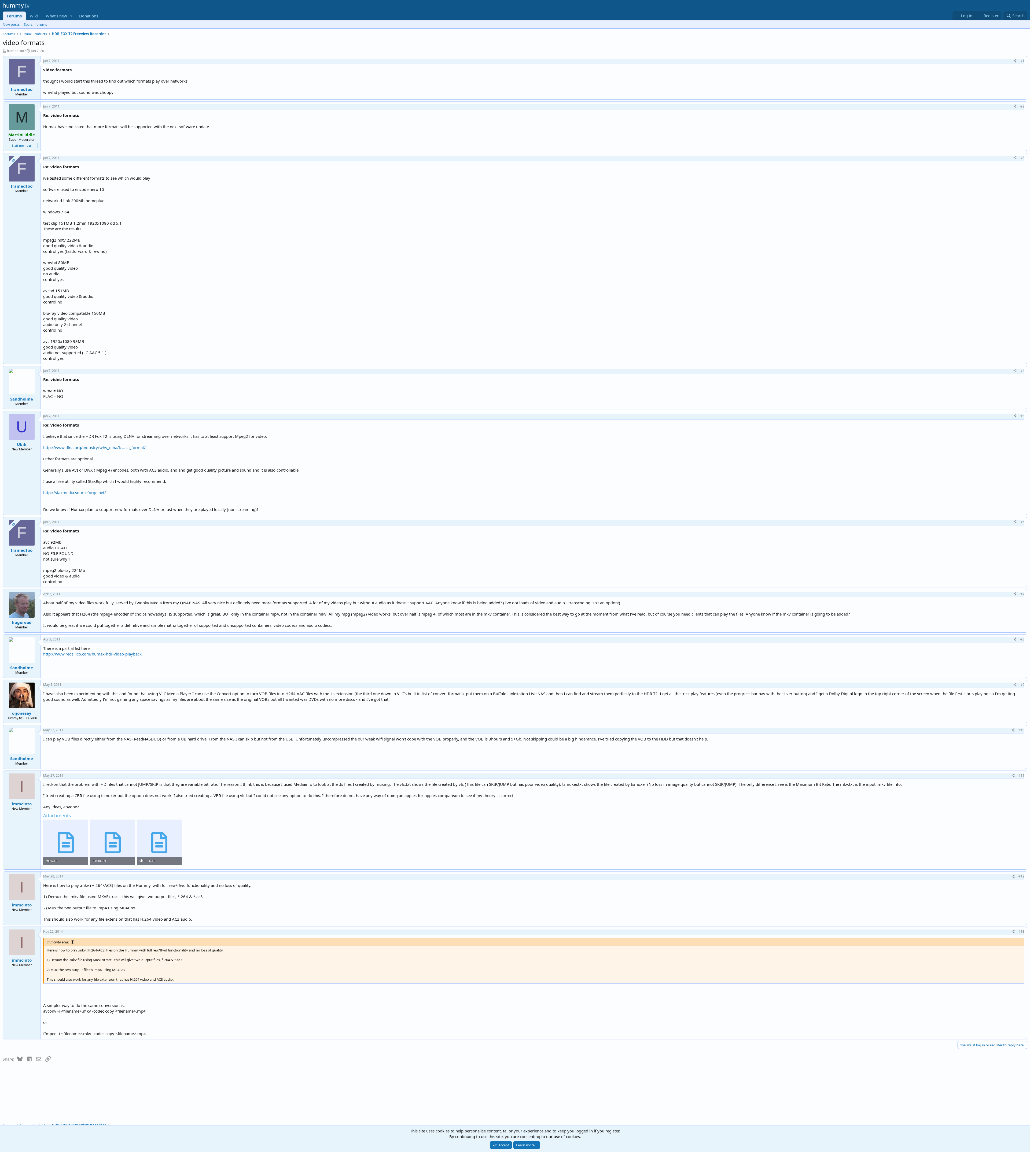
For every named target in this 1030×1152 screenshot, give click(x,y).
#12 (1021, 876)
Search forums (35, 24)
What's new (56, 15)
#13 (1021, 931)
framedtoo (15, 50)
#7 (1022, 594)
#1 (1022, 60)
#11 (1021, 775)
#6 (1022, 522)
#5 (1022, 416)
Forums (14, 15)
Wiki (34, 15)
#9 (1022, 684)
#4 (1022, 370)
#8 (1022, 639)
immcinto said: (58, 942)
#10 (1021, 730)
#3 (1022, 157)
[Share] (1014, 61)
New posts (11, 24)
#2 (1022, 106)
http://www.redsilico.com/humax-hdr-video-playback (92, 654)
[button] (71, 16)
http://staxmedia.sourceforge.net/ (74, 492)
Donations (88, 15)
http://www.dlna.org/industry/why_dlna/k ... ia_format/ (94, 447)
